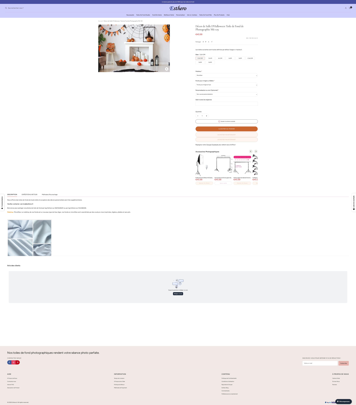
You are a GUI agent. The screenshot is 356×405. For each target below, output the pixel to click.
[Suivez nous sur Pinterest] (18, 362)
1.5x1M (210, 58)
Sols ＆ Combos (192, 15)
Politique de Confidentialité (229, 378)
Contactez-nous (11, 381)
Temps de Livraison (119, 378)
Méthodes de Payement (120, 387)
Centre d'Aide (336, 378)
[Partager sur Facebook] (203, 41)
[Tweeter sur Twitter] (208, 41)
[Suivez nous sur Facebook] (9, 362)
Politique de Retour (119, 384)
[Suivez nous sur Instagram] (13, 362)
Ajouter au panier (204, 183)
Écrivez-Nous (336, 381)
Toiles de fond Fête (205, 15)
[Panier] (350, 8)
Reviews (334, 384)
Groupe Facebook (212, 145)
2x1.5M (220, 58)
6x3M (210, 62)
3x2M (240, 58)
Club (228, 15)
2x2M (230, 58)
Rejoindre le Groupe (227, 384)
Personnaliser (180, 15)
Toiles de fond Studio (143, 15)
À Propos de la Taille (119, 381)
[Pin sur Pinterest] (205, 41)
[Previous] (251, 151)
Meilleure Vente (169, 15)
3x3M (200, 62)
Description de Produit (13, 387)
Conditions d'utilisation (228, 381)
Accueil (100, 21)
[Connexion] (346, 8)
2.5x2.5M (250, 58)
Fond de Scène (157, 15)
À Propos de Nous (12, 378)
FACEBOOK (82, 208)
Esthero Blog (225, 387)
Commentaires (225, 390)
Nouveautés (130, 15)
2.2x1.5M (200, 58)
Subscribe (343, 363)
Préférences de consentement (230, 394)
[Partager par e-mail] (211, 41)
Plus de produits (219, 15)
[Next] (256, 151)
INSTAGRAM (59, 208)
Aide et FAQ (10, 384)
